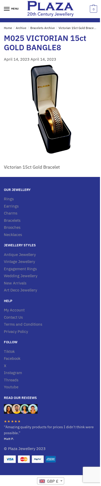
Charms (10, 213)
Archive (21, 28)
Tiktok (9, 351)
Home (8, 28)
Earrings (11, 206)
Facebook (12, 358)
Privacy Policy (16, 331)
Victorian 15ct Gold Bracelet (78, 28)
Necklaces (13, 234)
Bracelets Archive (42, 28)
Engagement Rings (20, 268)
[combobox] (50, 480)
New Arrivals (15, 283)
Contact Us (13, 317)
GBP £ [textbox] (52, 481)
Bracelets (12, 220)
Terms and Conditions (23, 324)
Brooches (12, 227)
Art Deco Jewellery (20, 290)
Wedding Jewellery (20, 275)
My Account (14, 310)
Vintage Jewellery (19, 261)
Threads (11, 379)
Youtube (11, 386)
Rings (9, 198)
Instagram (13, 372)
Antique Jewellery (20, 254)
